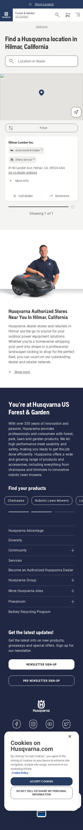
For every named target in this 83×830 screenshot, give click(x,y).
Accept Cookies (41, 781)
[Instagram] (33, 724)
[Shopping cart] (68, 15)
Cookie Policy (20, 772)
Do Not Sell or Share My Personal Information (41, 792)
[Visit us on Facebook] (16, 724)
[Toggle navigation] (78, 15)
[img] (26, 150)
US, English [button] (21, 16)
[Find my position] (76, 112)
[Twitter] (66, 724)
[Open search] (57, 15)
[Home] (6, 15)
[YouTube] (50, 724)
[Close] (70, 736)
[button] (41, 93)
